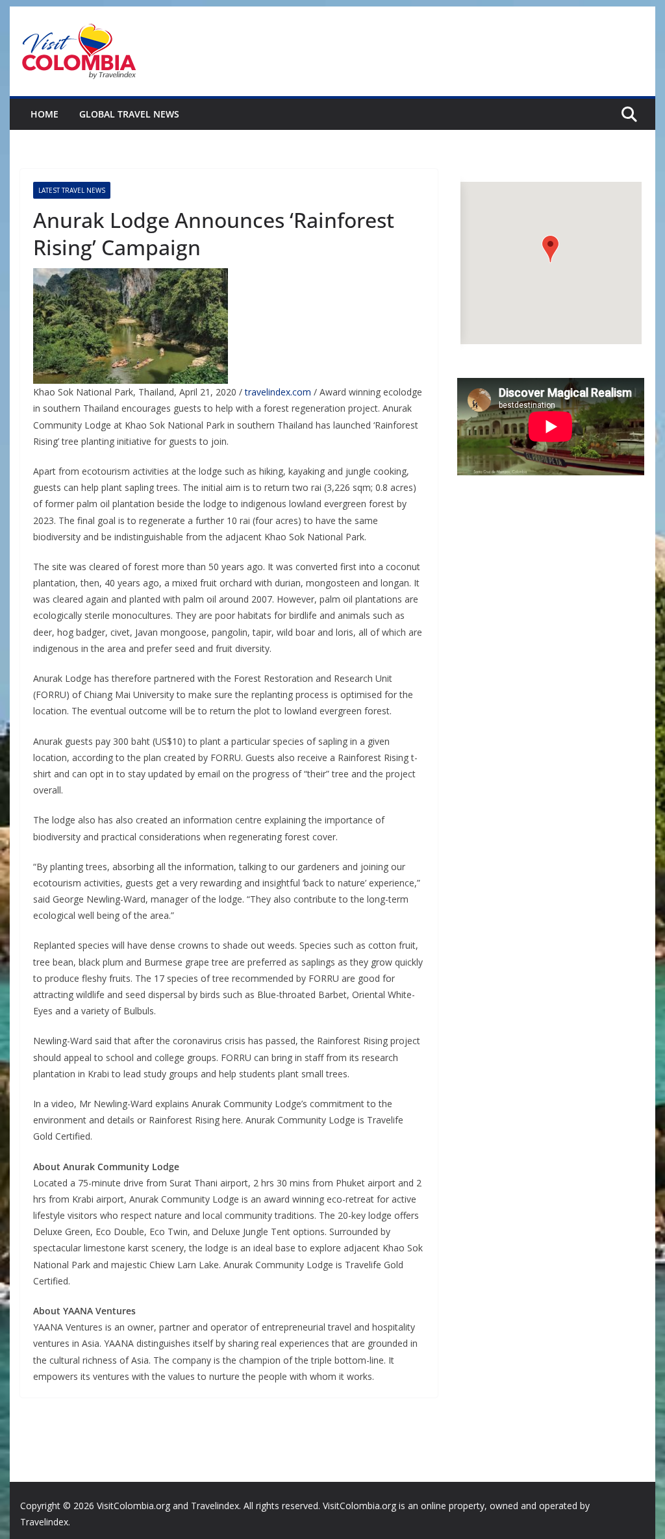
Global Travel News (129, 114)
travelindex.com (278, 392)
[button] (550, 249)
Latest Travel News (71, 190)
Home (44, 114)
